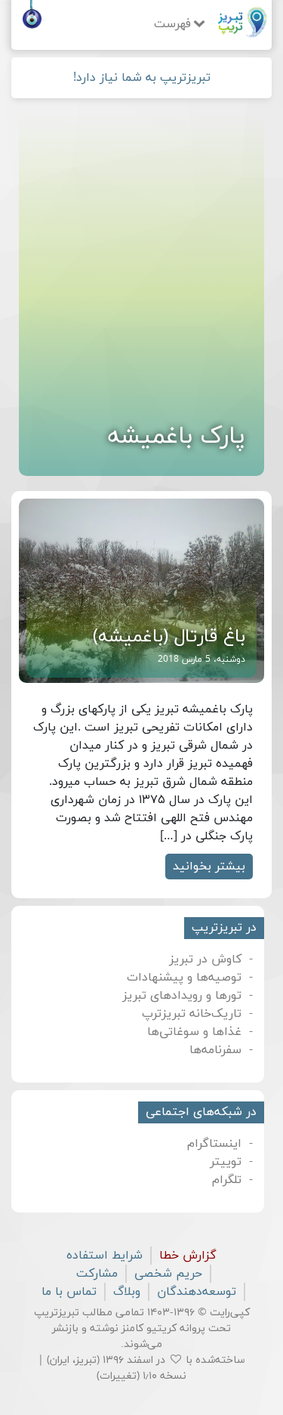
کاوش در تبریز (205, 959)
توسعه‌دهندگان (196, 1292)
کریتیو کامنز (149, 1328)
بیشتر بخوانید (209, 866)
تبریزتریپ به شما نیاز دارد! (142, 78)
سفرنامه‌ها (215, 1050)
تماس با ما (69, 1292)
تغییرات (118, 1376)
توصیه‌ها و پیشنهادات (184, 977)
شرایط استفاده (104, 1255)
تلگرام (226, 1180)
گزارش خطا (188, 1255)
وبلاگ (126, 1292)
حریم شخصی (168, 1273)
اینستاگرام (214, 1143)
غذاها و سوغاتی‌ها (194, 1032)
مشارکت (97, 1273)
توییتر (225, 1162)
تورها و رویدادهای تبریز (181, 995)
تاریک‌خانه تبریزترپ (191, 1014)
